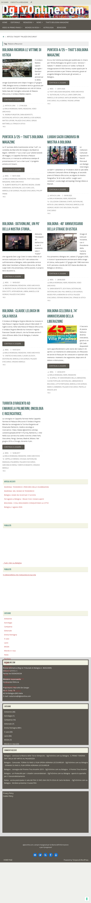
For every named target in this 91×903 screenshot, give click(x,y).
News (20, 109)
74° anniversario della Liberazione (71, 378)
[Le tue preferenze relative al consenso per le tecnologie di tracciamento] (87, 899)
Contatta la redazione (19, 2)
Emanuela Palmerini (10, 462)
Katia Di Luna (10, 106)
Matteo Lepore (8, 121)
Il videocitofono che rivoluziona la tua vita (19, 575)
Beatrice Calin (10, 288)
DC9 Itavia (67, 289)
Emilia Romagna (11, 109)
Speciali (7, 671)
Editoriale (8, 631)
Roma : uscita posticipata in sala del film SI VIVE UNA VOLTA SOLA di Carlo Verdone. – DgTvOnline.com (44, 780)
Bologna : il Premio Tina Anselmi (74, 769)
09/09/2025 (68, 196)
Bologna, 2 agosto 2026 (13, 507)
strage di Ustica (18, 124)
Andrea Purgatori (12, 115)
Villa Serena (62, 101)
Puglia (6, 663)
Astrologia (8, 623)
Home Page (8, 860)
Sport (6, 675)
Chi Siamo (4, 2)
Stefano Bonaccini (64, 298)
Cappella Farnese (12, 459)
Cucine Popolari (54, 381)
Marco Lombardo (54, 387)
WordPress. (85, 860)
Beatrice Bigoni (28, 185)
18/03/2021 (16, 283)
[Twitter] (40, 855)
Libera (25, 291)
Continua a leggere (12, 100)
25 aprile (53, 378)
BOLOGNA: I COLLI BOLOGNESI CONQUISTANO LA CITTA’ (26, 503)
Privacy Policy (8, 793)
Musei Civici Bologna (62, 208)
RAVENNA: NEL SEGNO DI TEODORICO (19, 491)
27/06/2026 (23, 106)
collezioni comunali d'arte (61, 202)
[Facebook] (51, 855)
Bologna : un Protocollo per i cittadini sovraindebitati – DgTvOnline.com (32, 773)
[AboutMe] (56, 855)
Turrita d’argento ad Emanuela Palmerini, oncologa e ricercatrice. (22, 408)
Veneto (7, 683)
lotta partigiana (62, 384)
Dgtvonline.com (34, 288)
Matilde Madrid (71, 98)
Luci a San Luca (28, 188)
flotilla (63, 95)
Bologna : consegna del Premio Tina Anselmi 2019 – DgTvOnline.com (31, 769)
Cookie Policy (8, 796)
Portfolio (7, 659)
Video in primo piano (12, 691)
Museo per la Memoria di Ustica (60, 295)
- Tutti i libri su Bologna (12, 563)
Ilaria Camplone (74, 95)
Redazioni (27, 109)
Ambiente (8, 619)
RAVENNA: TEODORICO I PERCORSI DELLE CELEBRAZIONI (26, 487)
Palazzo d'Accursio (23, 121)
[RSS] (45, 855)
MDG (51, 89)
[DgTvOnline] (35, 855)
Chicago (23, 459)
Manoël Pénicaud (65, 205)
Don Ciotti (6, 291)
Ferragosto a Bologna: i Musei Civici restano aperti (24, 499)
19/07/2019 (16, 350)
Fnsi (63, 292)
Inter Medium (17, 291)
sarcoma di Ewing (9, 465)
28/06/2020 (61, 280)
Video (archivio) (77, 92)
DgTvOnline (7, 118)
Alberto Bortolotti (13, 185)
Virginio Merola (18, 362)
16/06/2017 (16, 453)
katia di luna (18, 118)
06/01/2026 (16, 176)
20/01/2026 (61, 89)
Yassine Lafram (73, 101)
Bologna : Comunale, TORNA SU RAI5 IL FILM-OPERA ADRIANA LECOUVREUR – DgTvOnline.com (41, 762)
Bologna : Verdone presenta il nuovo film (20, 783)
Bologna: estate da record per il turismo (20, 495)
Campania (8, 626)
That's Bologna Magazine (59, 92)
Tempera (76, 860)
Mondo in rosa (10, 651)
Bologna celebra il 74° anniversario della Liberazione (62, 316)
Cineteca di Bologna (13, 356)
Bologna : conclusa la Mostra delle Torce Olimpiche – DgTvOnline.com (32, 756)
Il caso (6, 639)
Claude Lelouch (28, 356)
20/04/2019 (61, 372)
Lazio (6, 643)
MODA (6, 647)
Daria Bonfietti (26, 115)
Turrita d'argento (25, 465)
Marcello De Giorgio (32, 118)
